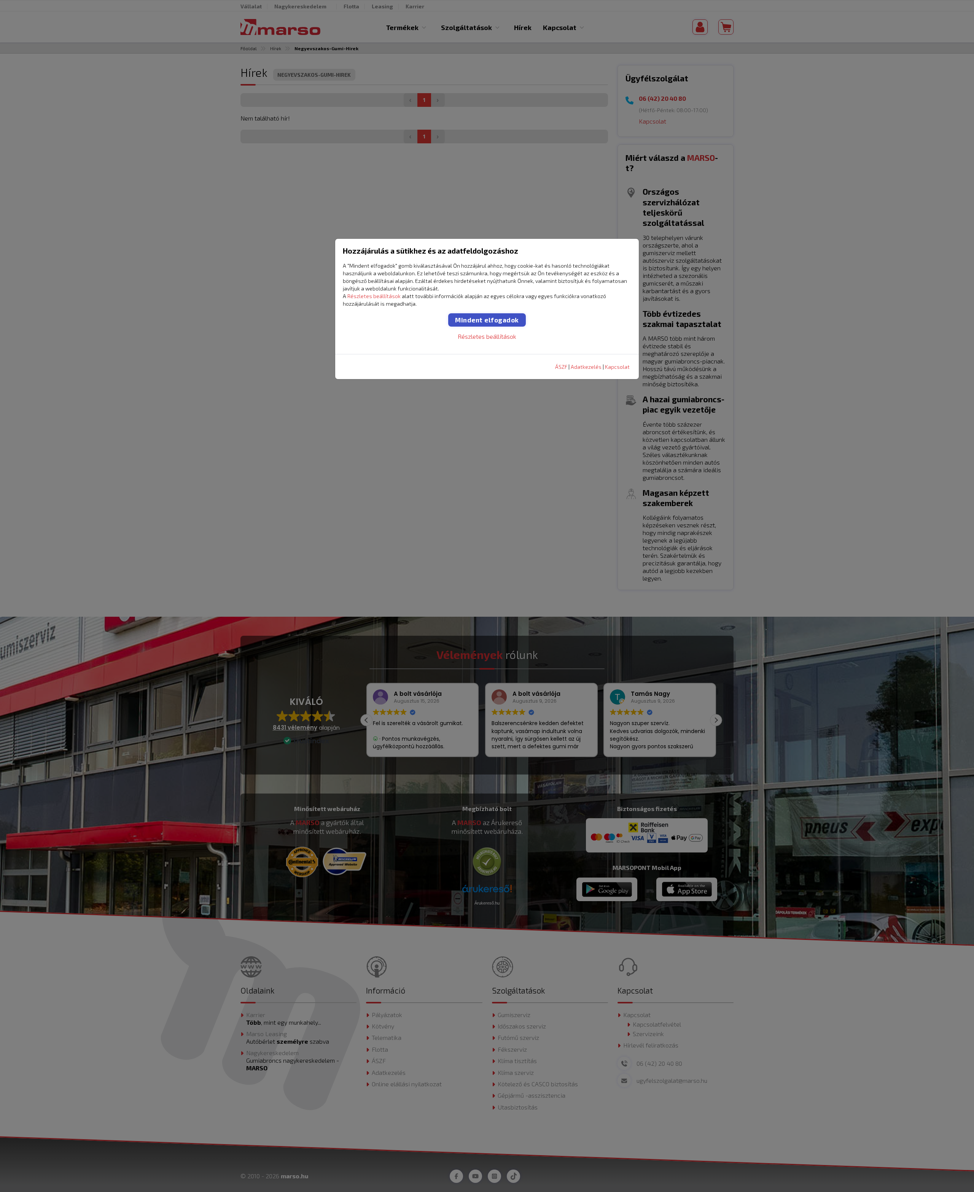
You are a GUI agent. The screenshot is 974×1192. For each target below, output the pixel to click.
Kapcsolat (617, 366)
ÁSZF (561, 366)
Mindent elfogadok (487, 320)
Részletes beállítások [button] (374, 296)
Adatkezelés (586, 366)
